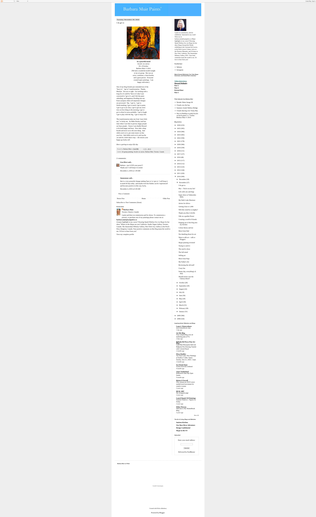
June (181, 295)
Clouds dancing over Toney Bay (187, 111)
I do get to (182, 185)
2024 (179, 131)
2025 (179, 128)
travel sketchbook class (183, 328)
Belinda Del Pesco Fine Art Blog (185, 342)
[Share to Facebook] (149, 149)
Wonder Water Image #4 (185, 102)
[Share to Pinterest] (150, 149)
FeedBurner (191, 452)
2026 (179, 125)
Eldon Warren (181, 407)
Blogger (162, 513)
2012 (179, 170)
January (182, 311)
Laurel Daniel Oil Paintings (186, 398)
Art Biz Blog (180, 333)
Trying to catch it (184, 246)
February (182, 308)
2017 (179, 154)
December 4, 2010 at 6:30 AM (130, 189)
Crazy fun (182, 268)
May (181, 299)
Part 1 (176, 85)
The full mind (183, 252)
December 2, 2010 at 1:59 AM (130, 171)
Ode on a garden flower (186, 216)
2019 (179, 148)
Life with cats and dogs (186, 192)
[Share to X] (147, 149)
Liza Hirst (123, 162)
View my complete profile (125, 234)
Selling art (182, 255)
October (182, 283)
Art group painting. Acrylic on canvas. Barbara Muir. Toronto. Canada (143, 152)
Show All (196, 415)
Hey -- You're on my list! (187, 188)
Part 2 (176, 88)
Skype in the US (181, 430)
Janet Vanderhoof (182, 372)
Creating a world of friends (188, 219)
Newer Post (121, 198)
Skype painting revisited (187, 242)
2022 (179, 138)
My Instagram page (182, 393)
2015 (179, 160)
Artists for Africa (184, 203)
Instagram (180, 70)
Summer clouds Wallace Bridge (187, 108)
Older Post (166, 198)
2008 (179, 319)
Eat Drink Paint (181, 365)
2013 (179, 167)
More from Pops (184, 258)
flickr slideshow (161, 508)
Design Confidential (183, 428)
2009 (179, 315)
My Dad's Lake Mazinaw (187, 200)
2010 (179, 176)
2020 (179, 144)
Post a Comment (124, 194)
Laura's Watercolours (184, 326)
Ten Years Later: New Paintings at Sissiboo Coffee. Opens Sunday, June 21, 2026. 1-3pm (186, 358)
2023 (179, 135)
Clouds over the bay (183, 105)
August (181, 289)
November (182, 182)
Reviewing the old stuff (186, 265)
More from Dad (184, 231)
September (183, 286)
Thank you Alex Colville (187, 213)
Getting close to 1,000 (186, 206)
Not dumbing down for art (187, 234)
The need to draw (184, 249)
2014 (179, 164)
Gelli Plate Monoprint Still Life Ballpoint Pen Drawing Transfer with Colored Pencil (186, 347)
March (181, 305)
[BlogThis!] (145, 149)
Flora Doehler (181, 354)
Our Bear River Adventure (185, 425)
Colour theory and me (186, 228)
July (180, 292)
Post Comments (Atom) (134, 202)
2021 (179, 141)
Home (144, 198)
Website (179, 67)
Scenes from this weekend (184, 366)
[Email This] (144, 149)
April (181, 302)
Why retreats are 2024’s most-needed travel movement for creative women (185, 384)
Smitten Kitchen (182, 422)
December (182, 179)
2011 (179, 173)
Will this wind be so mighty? (188, 210)
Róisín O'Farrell (182, 380)
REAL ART (180, 391)
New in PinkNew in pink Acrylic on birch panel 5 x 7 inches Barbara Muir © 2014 (187, 115)
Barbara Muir (128, 210)
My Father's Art (184, 262)
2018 (179, 151)
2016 (179, 157)
